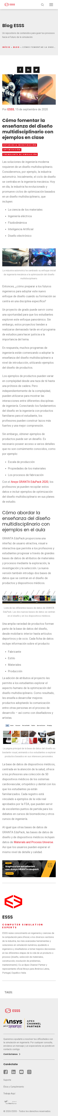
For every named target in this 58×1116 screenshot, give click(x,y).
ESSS (10, 109)
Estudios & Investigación (19, 145)
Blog (16, 47)
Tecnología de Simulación (20, 154)
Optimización (11, 150)
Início (6, 47)
